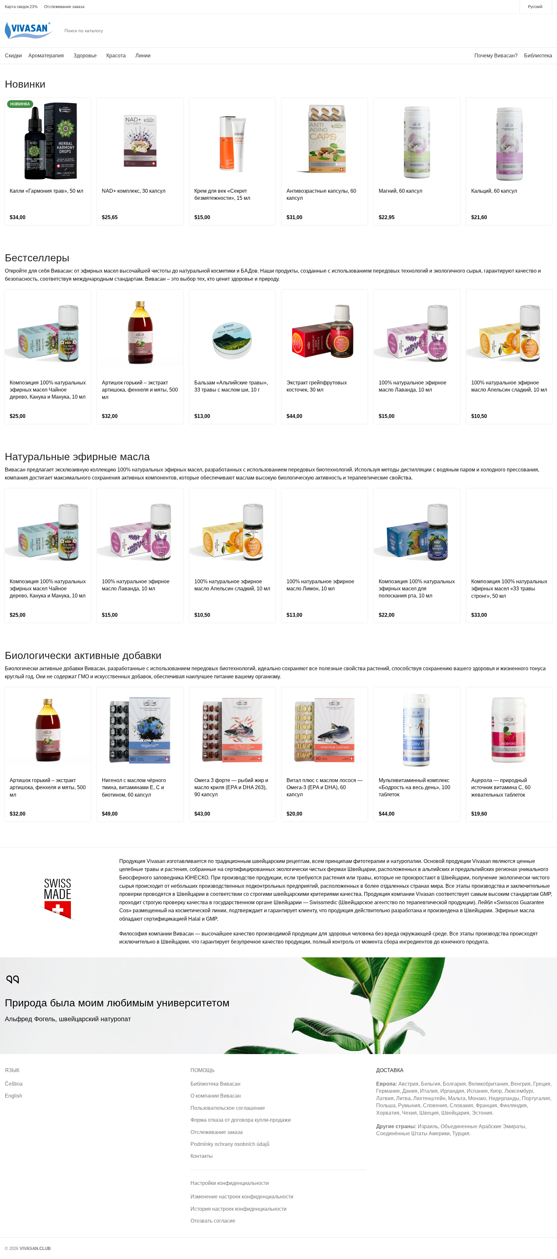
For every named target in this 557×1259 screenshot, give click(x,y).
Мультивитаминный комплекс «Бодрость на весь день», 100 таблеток (414, 788)
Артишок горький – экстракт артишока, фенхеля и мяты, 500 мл (140, 390)
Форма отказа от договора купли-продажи (241, 1120)
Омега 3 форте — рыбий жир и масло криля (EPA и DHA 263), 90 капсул (231, 788)
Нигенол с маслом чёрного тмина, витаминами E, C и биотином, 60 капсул (134, 788)
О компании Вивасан (216, 1096)
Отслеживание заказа (217, 1132)
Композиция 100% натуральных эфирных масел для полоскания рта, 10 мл (417, 589)
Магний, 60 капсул (400, 191)
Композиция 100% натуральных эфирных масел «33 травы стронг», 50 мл (509, 589)
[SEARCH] (506, 30)
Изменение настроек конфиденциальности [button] (242, 1196)
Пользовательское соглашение (228, 1108)
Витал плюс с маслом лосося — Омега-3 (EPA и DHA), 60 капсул (325, 788)
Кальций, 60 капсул (494, 191)
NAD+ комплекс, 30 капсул (133, 191)
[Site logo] (29, 30)
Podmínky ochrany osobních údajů (230, 1144)
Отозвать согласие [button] (213, 1221)
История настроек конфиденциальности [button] (239, 1209)
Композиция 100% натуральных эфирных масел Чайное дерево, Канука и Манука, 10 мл (48, 390)
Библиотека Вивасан (215, 1084)
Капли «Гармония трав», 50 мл (46, 191)
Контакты (202, 1156)
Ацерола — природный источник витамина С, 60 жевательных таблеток (501, 788)
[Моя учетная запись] (523, 30)
